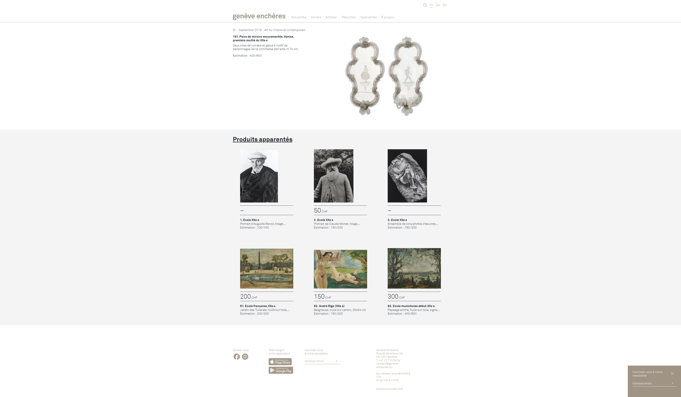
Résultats (349, 17)
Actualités (298, 17)
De (438, 5)
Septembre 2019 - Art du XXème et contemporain (272, 30)
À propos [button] (387, 17)
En (445, 5)
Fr (431, 5)
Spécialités (368, 17)
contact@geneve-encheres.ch (387, 365)
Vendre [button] (316, 17)
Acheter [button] (331, 17)
